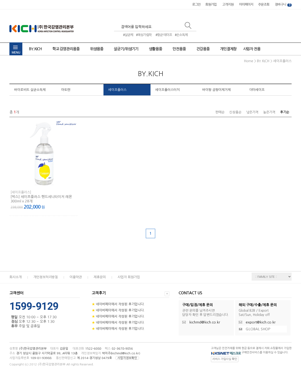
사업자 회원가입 (129, 277)
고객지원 (228, 4)
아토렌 (65, 89)
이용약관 (76, 277)
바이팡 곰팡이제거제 (216, 89)
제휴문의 (100, 277)
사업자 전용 (252, 49)
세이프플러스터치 (167, 89)
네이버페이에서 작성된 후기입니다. (120, 304)
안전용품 (179, 49)
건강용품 (203, 49)
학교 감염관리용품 (66, 49)
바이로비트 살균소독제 (30, 89)
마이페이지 (246, 4)
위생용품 (97, 49)
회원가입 (211, 4)
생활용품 (156, 49)
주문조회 (263, 4)
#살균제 (128, 35)
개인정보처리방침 (45, 277)
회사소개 (15, 277)
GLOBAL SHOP (258, 329)
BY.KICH (36, 49)
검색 (189, 27)
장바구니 (282, 4)
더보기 (167, 293)
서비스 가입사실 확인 (224, 359)
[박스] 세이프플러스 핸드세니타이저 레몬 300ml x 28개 (41, 199)
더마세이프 (257, 89)
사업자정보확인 (127, 358)
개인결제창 (228, 49)
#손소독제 (181, 35)
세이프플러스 (282, 61)
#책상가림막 (144, 35)
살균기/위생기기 (126, 49)
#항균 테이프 (163, 35)
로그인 (196, 4)
